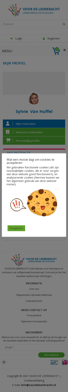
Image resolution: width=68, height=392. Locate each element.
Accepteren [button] (16, 228)
